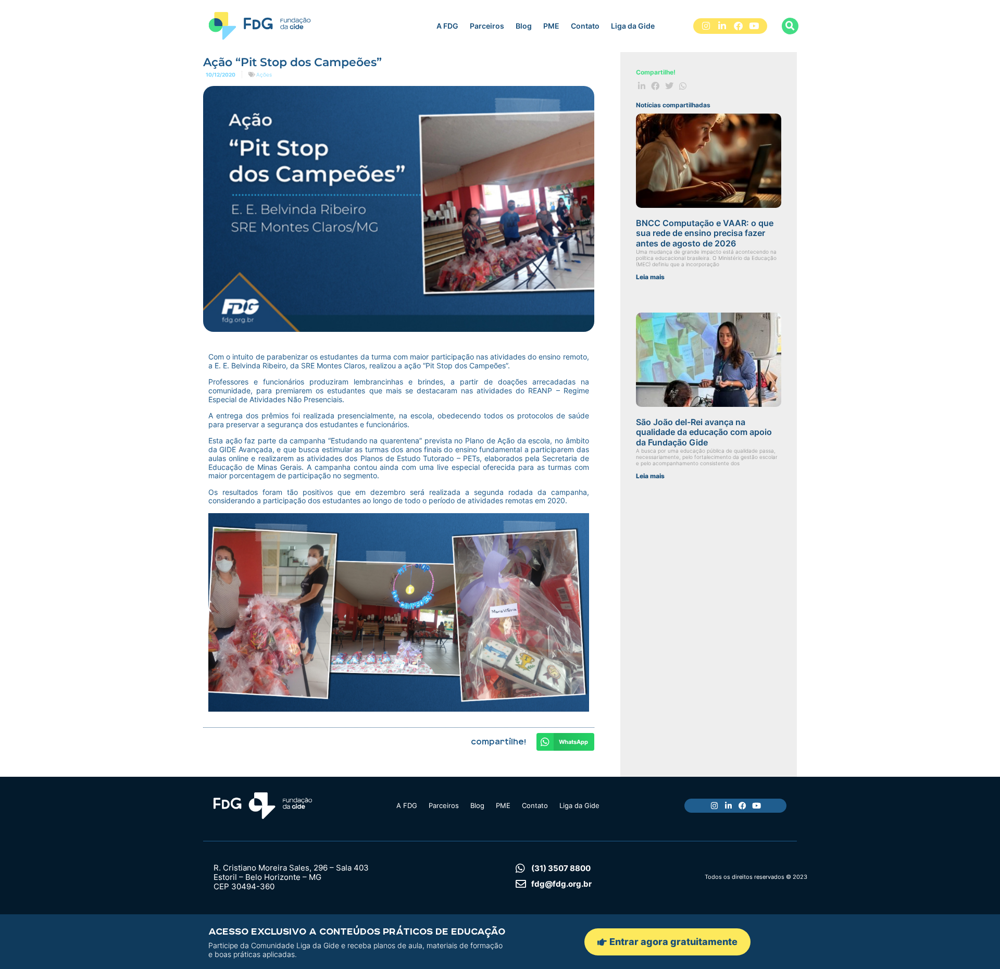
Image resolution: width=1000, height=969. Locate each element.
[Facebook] (738, 26)
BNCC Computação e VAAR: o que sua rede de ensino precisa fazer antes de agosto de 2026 (704, 233)
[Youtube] (754, 26)
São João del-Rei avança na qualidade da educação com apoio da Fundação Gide (704, 432)
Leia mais (650, 277)
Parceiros (487, 25)
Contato (585, 25)
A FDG (447, 25)
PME (551, 25)
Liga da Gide (633, 25)
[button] (790, 26)
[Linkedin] (722, 26)
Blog (524, 25)
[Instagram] (706, 26)
